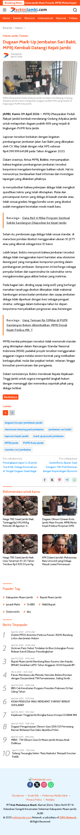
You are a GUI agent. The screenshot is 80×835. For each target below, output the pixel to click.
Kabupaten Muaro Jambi (19, 597)
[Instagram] (44, 785)
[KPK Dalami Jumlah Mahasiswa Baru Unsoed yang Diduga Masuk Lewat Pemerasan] (59, 544)
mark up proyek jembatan (48, 436)
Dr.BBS (31, 604)
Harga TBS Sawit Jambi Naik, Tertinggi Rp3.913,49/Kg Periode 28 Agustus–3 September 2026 (18, 522)
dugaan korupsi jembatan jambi (23, 422)
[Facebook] (30, 785)
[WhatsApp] (51, 785)
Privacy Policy (34, 799)
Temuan (23, 35)
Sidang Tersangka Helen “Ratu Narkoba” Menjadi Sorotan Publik (44, 755)
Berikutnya (10, 397)
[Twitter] (37, 785)
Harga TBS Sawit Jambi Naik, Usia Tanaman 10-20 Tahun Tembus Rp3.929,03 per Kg (18, 561)
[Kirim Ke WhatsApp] (74, 480)
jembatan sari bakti (60, 429)
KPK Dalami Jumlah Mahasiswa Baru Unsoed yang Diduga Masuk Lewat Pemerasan (59, 561)
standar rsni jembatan (18, 449)
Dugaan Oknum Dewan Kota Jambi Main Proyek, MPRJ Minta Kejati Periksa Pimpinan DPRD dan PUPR (59, 522)
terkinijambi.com (21, 817)
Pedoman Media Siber (55, 795)
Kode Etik (33, 795)
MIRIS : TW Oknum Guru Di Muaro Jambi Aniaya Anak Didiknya (40, 741)
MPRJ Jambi (11, 443)
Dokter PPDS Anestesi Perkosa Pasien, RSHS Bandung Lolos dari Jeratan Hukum (42, 636)
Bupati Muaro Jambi (51, 597)
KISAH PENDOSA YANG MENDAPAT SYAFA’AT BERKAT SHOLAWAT (40, 703)
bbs (29, 611)
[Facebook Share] (44, 480)
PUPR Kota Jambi (33, 443)
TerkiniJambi (16, 54)
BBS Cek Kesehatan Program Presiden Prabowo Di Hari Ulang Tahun (42, 690)
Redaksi (50, 799)
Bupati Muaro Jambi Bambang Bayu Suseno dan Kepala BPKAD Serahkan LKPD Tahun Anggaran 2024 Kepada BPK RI (43, 663)
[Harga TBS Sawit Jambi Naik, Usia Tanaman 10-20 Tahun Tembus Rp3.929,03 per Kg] (20, 544)
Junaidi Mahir (13, 604)
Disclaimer (18, 795)
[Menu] (5, 10)
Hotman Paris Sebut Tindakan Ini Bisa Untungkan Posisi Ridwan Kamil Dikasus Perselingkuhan (42, 649)
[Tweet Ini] (52, 480)
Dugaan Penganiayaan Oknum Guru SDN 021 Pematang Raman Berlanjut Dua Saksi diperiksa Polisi (42, 728)
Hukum (7, 35)
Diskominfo (13, 611)
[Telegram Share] (67, 480)
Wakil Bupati (48, 604)
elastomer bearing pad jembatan (24, 429)
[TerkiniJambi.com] (28, 10)
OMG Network (68, 817)
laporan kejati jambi (16, 436)
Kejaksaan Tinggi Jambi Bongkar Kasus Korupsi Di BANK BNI (44, 715)
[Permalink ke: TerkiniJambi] (6, 55)
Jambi (15, 35)
